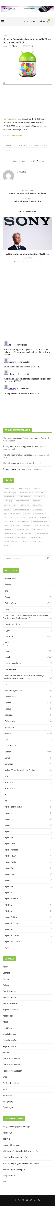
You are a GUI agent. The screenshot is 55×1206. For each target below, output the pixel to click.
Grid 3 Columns (9, 997)
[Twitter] (28, 21)
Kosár (5, 1022)
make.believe (28, 669)
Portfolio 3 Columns (11, 1065)
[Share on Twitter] (40, 161)
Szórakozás (28, 721)
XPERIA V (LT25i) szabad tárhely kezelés (20, 1151)
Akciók (28, 585)
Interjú (28, 651)
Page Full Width (9, 1046)
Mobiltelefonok (9, 1034)
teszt (8, 517)
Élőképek (36, 541)
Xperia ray (28, 874)
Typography (8, 1101)
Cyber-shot (25, 493)
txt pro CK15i (28, 745)
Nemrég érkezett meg (12, 119)
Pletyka (24, 505)
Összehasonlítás (10, 1040)
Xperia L (28, 831)
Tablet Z (6, 1139)
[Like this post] (34, 161)
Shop (5, 1077)
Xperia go (28, 819)
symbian (37, 509)
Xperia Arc (22, 529)
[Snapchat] (37, 21)
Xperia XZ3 (15, 469)
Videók (28, 752)
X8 (6, 525)
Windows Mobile (40, 521)
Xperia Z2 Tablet (28, 935)
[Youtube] (34, 21)
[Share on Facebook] (37, 161)
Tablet (5, 1089)
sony (7, 509)
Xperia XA (15, 463)
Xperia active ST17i (28, 807)
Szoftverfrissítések (11, 1083)
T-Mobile (39, 513)
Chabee (15, 46)
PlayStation (10, 505)
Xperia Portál (26, 533)
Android (8, 146)
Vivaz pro (9, 521)
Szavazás (28, 715)
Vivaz (43, 517)
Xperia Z (22, 537)
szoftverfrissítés (37, 146)
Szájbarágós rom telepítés (14, 1169)
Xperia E (28, 813)
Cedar (28, 609)
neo (28, 684)
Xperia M (28, 837)
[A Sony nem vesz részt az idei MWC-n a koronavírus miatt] (27, 233)
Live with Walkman (28, 663)
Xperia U (28, 905)
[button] (5, 239)
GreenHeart (24, 497)
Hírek (7, 642)
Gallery (6, 985)
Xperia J (28, 825)
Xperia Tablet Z (28, 899)
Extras (39, 493)
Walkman (23, 521)
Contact (6, 973)
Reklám (37, 505)
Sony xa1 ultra (9, 1176)
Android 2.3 (24, 489)
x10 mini (28, 525)
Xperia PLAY (28, 856)
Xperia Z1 (35, 537)
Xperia (8, 529)
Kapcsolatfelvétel (10, 1010)
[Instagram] (31, 21)
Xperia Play (10, 533)
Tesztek (20, 517)
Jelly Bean (20, 146)
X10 (16, 525)
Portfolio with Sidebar (12, 1071)
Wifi (4, 1182)
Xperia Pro (42, 533)
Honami (39, 497)
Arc (36, 489)
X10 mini (28, 782)
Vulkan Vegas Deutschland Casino (28, 770)
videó (32, 517)
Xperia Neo (37, 529)
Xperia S (8, 150)
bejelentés (10, 493)
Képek (36, 501)
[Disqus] (27, 303)
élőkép (8, 546)
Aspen (28, 597)
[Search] (52, 21)
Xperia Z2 (28, 929)
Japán (8, 501)
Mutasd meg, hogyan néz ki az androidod (21, 1163)
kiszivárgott (22, 501)
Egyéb (28, 630)
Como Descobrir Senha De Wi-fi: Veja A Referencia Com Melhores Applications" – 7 (27, 616)
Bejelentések (28, 603)
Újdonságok (8, 1107)
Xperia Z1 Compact (28, 923)
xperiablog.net (15, 135)
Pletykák (28, 703)
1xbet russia (28, 579)
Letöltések (7, 1028)
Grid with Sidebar (10, 1003)
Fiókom (6, 979)
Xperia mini (28, 843)
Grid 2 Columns (9, 991)
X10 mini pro (43, 525)
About (5, 967)
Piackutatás (28, 697)
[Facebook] (24, 21)
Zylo (25, 541)
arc (28, 591)
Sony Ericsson (22, 509)
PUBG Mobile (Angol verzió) (15, 1157)
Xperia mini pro (28, 850)
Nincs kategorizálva (28, 690)
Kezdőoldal (8, 1016)
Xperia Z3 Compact (28, 941)
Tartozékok (28, 727)
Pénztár (6, 1052)
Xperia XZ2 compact (12, 1145)
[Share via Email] (43, 161)
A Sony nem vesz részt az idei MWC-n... (27, 254)
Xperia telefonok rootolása (23, 455)
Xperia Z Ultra (10, 541)
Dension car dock (28, 624)
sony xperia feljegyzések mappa (26, 438)
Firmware (9, 497)
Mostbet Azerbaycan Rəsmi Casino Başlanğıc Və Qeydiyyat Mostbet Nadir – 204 (27, 676)
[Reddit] (41, 21)
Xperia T (28, 893)
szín (28, 513)
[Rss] (44, 21)
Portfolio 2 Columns (11, 1059)
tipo (28, 739)
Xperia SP (9, 537)
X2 (28, 794)
